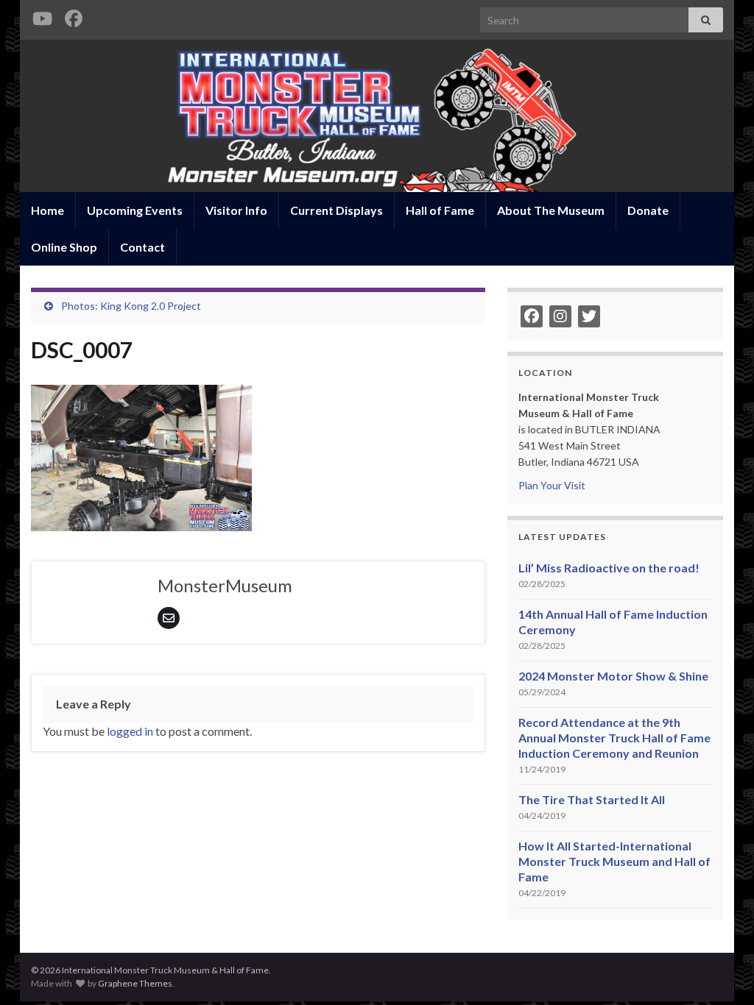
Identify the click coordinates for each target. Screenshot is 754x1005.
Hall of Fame (440, 210)
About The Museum (551, 210)
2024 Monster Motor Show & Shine (613, 676)
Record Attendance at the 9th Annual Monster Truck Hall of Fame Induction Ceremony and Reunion (614, 737)
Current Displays (336, 210)
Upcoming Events (135, 210)
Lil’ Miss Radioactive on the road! (609, 568)
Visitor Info (236, 210)
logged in (130, 731)
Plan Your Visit (551, 485)
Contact (142, 247)
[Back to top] (720, 971)
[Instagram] (560, 316)
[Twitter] (589, 316)
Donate (648, 210)
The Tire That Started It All (591, 799)
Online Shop (64, 247)
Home (47, 210)
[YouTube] (42, 15)
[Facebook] (74, 15)
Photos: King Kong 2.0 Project (131, 305)
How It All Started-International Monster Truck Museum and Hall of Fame (614, 861)
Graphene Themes (135, 983)
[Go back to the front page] (377, 116)
